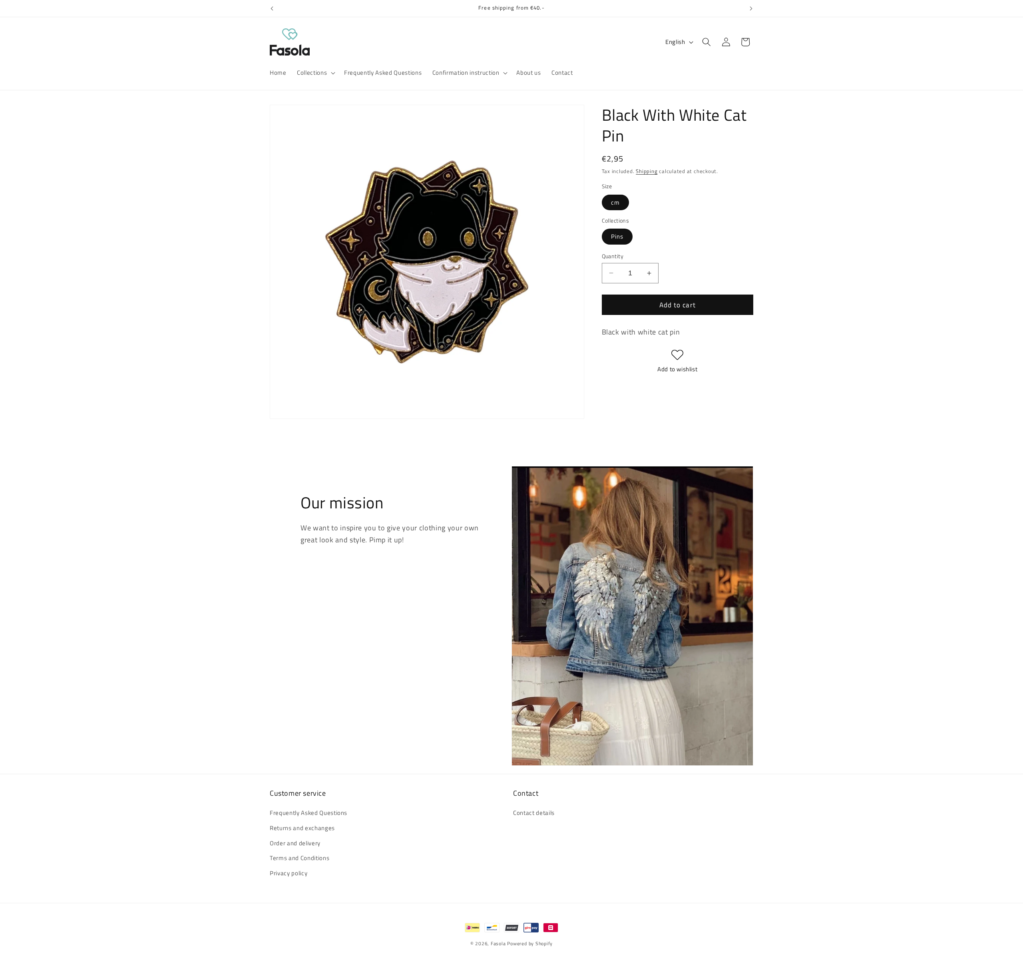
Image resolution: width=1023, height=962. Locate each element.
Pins (617, 236)
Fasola (498, 943)
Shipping (646, 171)
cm (615, 202)
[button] (315, 73)
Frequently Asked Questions (308, 812)
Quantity (613, 256)
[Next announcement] (751, 8)
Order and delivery (295, 843)
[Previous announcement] (272, 8)
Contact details (534, 812)
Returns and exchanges (302, 828)
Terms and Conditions (299, 857)
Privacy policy (288, 873)
